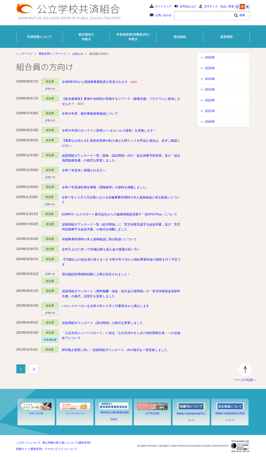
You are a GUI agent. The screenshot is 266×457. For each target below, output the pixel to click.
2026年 (210, 57)
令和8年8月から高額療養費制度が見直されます (99, 81)
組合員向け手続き (86, 36)
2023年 (210, 89)
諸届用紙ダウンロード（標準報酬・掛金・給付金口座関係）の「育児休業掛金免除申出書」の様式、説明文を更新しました (121, 293)
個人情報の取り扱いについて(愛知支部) (66, 442)
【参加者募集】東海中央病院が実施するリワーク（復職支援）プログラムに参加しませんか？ (121, 101)
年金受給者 (50, 339)
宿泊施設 (180, 36)
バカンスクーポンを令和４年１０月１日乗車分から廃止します (105, 306)
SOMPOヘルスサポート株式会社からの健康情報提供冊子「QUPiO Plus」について (119, 214)
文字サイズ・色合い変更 (219, 6)
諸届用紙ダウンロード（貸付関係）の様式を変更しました (102, 323)
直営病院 (226, 36)
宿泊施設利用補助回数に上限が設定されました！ (96, 274)
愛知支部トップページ (52, 53)
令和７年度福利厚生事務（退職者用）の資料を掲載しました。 (105, 187)
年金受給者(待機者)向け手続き (133, 36)
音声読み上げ (188, 6)
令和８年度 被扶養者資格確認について (90, 113)
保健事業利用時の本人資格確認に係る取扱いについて (99, 239)
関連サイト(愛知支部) (29, 448)
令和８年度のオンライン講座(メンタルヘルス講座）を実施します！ (109, 130)
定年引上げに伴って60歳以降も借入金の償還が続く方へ (101, 249)
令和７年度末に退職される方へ (84, 170)
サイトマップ (163, 6)
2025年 (210, 68)
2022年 (210, 100)
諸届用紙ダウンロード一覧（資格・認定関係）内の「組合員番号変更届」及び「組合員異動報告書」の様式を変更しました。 (121, 158)
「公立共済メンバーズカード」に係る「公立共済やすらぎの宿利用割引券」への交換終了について (121, 335)
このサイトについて (28, 442)
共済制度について (39, 36)
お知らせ (77, 53)
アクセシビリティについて (60, 448)
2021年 (210, 111)
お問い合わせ (163, 15)
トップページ (24, 53)
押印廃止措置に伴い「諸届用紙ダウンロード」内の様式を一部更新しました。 (116, 350)
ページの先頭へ (245, 380)
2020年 (210, 121)
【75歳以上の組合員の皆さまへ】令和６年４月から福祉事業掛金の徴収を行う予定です (121, 262)
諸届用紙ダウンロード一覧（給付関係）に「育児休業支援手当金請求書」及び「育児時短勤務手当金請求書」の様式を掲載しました (121, 227)
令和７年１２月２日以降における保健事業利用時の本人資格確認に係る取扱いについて (121, 200)
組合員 (50, 81)
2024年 (210, 79)
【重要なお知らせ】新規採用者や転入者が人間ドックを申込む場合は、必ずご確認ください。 (121, 143)
